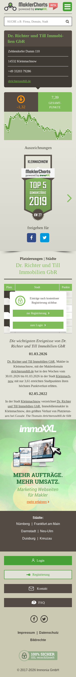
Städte (38, 517)
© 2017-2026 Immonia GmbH (38, 670)
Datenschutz (49, 632)
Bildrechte (38, 640)
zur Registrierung (37, 313)
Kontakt (41, 588)
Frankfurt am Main (47, 524)
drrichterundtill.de (19, 81)
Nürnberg (23, 524)
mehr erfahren (37, 502)
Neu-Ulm (46, 531)
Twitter (44, 237)
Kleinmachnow (31, 401)
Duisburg (28, 538)
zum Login (37, 325)
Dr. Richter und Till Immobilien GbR (31, 361)
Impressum (26, 632)
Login (40, 560)
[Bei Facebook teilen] (33, 619)
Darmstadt (28, 531)
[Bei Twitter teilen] (43, 619)
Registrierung (41, 574)
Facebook (31, 237)
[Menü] (67, 6)
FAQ (41, 602)
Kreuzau (46, 538)
